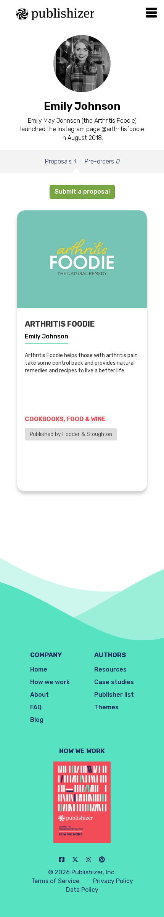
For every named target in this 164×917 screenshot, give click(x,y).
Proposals (60, 161)
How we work (50, 682)
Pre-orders (102, 161)
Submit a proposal (82, 191)
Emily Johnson (46, 336)
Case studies (114, 682)
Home (38, 669)
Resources (110, 669)
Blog (36, 719)
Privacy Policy (113, 881)
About (39, 694)
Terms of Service (55, 881)
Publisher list (114, 694)
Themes (106, 707)
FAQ (36, 707)
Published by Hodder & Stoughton (71, 434)
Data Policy (82, 889)
